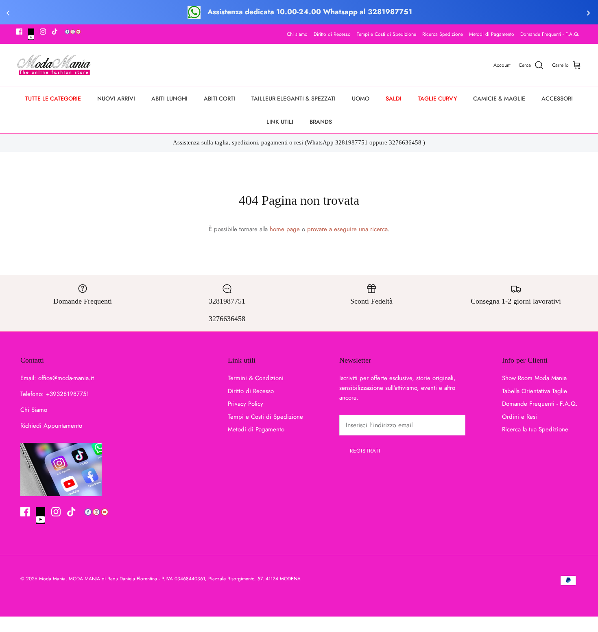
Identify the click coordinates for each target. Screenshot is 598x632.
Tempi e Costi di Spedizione (386, 34)
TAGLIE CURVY (437, 98)
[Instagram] (43, 31)
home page (285, 229)
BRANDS (321, 122)
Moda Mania (52, 578)
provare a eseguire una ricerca (347, 229)
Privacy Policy (245, 403)
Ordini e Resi (519, 416)
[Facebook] (19, 31)
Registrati (365, 451)
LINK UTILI (279, 122)
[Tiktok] (55, 31)
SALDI (394, 98)
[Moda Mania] (54, 65)
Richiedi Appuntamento (51, 425)
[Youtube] (31, 34)
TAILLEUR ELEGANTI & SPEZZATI (293, 98)
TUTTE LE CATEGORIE (53, 98)
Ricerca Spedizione (442, 34)
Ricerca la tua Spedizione (535, 429)
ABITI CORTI (219, 98)
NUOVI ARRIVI (116, 98)
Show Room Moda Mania (534, 378)
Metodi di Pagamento (491, 34)
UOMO (360, 98)
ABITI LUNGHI (169, 98)
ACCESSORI (557, 98)
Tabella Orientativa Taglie (534, 391)
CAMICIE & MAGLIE (499, 98)
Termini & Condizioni (256, 378)
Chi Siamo (33, 409)
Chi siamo (297, 34)
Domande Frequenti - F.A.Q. (549, 34)
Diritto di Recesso (332, 34)
